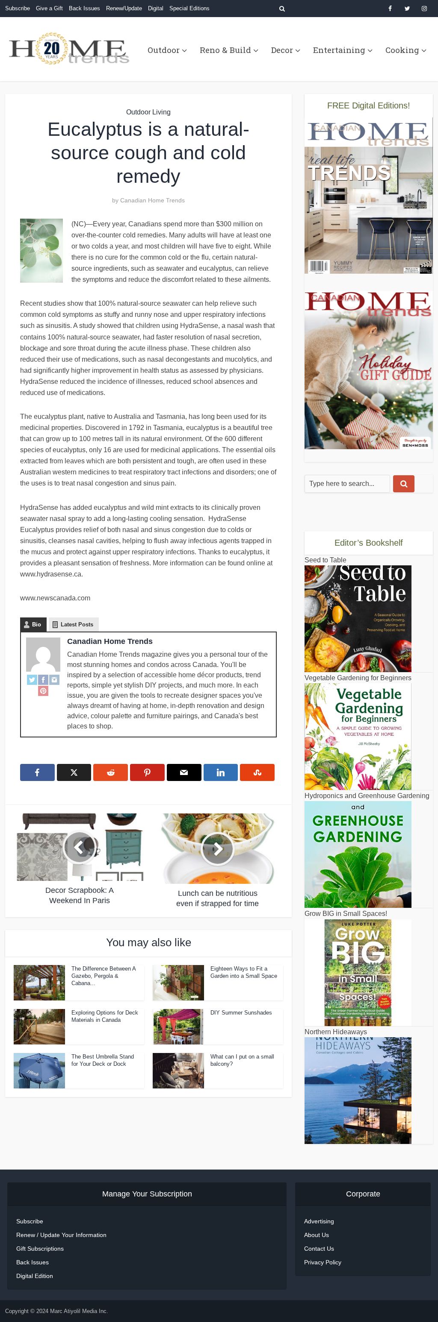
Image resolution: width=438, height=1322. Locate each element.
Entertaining (339, 49)
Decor (282, 49)
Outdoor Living (148, 112)
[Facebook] (43, 679)
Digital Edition (34, 1275)
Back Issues (84, 8)
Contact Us (319, 1248)
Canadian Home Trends (152, 200)
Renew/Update (124, 8)
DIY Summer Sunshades (241, 1012)
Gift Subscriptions (40, 1248)
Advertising (319, 1221)
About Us (316, 1234)
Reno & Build (225, 49)
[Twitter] (32, 679)
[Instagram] (54, 679)
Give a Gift (49, 8)
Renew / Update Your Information (61, 1234)
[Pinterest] (43, 690)
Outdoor (164, 49)
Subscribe (17, 8)
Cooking (402, 49)
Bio (36, 624)
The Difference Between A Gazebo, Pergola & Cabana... (103, 975)
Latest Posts (77, 624)
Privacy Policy (322, 1262)
